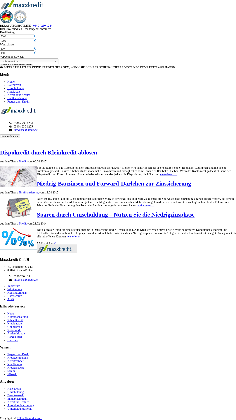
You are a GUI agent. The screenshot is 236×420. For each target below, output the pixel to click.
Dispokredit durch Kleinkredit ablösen (48, 152)
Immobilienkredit (17, 398)
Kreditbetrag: (7, 32)
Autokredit (13, 91)
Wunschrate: (7, 44)
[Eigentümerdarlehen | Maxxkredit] (22, 8)
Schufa (11, 371)
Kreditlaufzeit (15, 323)
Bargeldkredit (15, 336)
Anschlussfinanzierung (20, 405)
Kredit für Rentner (18, 402)
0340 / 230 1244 (42, 25)
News (10, 313)
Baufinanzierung (17, 98)
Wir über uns (14, 289)
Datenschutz (14, 295)
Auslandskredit (16, 333)
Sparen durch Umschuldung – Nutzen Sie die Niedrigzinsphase (116, 214)
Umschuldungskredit (19, 408)
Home (11, 81)
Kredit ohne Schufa (18, 94)
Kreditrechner (15, 361)
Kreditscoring (15, 364)
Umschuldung (15, 88)
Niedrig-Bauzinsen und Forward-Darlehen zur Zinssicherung (114, 183)
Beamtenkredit (15, 395)
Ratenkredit (14, 84)
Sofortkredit (14, 330)
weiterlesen (168, 174)
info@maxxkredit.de (26, 129)
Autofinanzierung (17, 316)
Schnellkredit (15, 320)
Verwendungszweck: (12, 56)
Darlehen (12, 340)
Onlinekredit (14, 326)
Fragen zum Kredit (18, 101)
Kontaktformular (17, 292)
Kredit (23, 161)
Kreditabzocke (15, 367)
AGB (10, 299)
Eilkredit (12, 374)
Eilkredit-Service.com (29, 418)
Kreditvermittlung (17, 357)
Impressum (13, 286)
